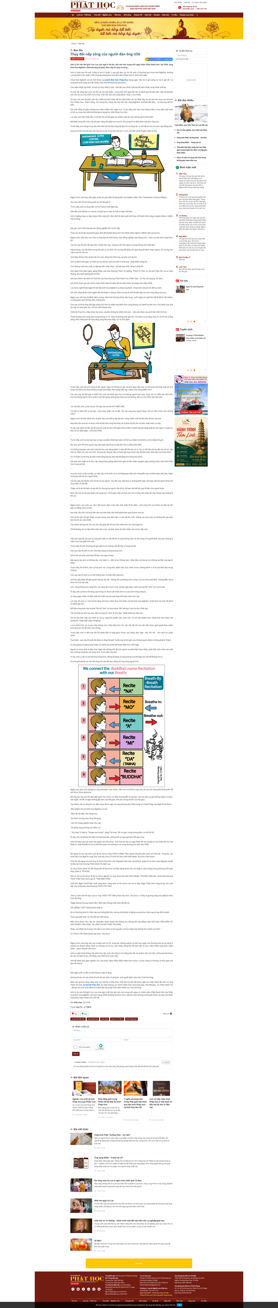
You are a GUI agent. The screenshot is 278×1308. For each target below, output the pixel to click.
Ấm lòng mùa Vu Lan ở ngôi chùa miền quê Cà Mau (118, 1180)
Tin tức (184, 280)
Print (85, 1014)
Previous (177, 321)
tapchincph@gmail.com (152, 1285)
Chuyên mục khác (187, 15)
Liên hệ (187, 2)
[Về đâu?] (81, 1246)
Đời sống (127, 15)
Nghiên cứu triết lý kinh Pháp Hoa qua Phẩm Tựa (84, 1100)
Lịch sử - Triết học (84, 15)
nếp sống (104, 1019)
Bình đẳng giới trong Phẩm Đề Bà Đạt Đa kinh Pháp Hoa (109, 1102)
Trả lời (167, 1062)
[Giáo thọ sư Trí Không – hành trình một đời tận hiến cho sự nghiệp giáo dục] (81, 1226)
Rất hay (182, 260)
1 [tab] (188, 322)
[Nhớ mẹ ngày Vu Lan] (81, 1206)
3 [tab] (194, 322)
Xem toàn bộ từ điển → (183, 59)
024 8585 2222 (152, 1283)
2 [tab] (191, 322)
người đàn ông (93, 1019)
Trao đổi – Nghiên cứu (103, 15)
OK (179, 1305)
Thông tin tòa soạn (146, 1295)
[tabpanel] (84, 1102)
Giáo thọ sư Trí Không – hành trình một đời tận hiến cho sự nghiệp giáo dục (129, 1220)
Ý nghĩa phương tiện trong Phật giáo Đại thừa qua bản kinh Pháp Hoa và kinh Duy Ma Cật (135, 1103)
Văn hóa (117, 15)
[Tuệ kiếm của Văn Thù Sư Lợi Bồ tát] (191, 113)
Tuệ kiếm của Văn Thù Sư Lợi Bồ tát (191, 125)
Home (73, 43)
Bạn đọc (81, 43)
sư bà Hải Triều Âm (78, 1019)
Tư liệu (174, 15)
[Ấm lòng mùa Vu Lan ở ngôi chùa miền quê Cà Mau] (81, 1186)
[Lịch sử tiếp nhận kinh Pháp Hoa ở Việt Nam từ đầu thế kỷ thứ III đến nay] (161, 1088)
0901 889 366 (187, 1283)
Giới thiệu (178, 2)
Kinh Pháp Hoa (131, 1019)
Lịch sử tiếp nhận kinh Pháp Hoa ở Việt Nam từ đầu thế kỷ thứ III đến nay (160, 1103)
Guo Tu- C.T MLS (117, 1019)
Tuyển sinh (186, 329)
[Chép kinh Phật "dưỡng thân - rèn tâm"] (81, 1142)
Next (205, 321)
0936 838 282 (187, 1293)
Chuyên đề (138, 15)
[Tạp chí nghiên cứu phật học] (92, 6)
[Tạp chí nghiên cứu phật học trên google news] (159, 59)
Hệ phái (157, 15)
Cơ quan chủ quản (199, 2)
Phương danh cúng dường (163, 1295)
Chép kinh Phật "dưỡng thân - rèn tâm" (112, 1135)
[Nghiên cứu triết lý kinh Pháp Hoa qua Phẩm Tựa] (84, 1088)
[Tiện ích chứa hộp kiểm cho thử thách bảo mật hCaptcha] (88, 1047)
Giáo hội (148, 15)
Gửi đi (76, 1054)
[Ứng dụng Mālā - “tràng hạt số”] (81, 1165)
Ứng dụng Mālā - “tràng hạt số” (108, 1157)
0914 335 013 (163, 1283)
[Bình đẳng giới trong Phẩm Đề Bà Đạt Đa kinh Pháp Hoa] (110, 1088)
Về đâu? (97, 1240)
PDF (75, 1014)
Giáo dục (165, 15)
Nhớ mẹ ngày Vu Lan (104, 1200)
